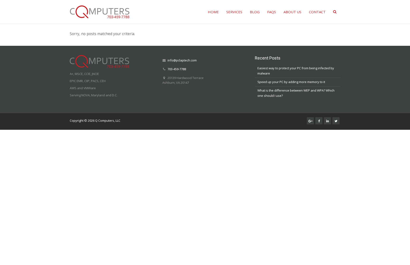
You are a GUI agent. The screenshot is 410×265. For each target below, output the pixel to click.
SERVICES (234, 11)
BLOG (255, 11)
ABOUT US (292, 11)
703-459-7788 (177, 69)
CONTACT (317, 11)
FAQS (271, 11)
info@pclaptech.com (182, 60)
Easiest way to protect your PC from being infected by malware (295, 70)
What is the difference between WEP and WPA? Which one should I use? (296, 93)
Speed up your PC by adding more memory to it (291, 82)
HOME (213, 11)
